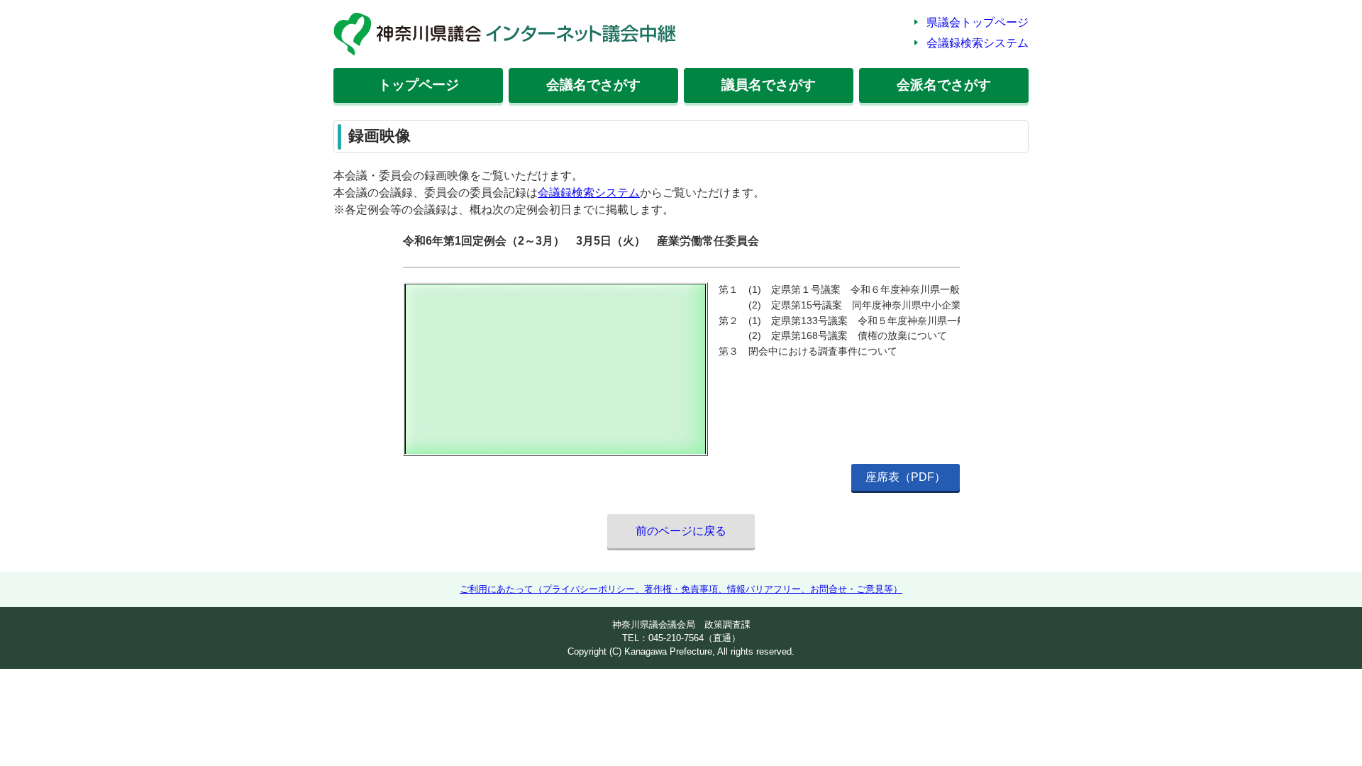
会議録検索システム (977, 43)
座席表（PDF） (905, 477)
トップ (418, 84)
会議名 (593, 84)
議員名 (768, 84)
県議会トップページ (977, 22)
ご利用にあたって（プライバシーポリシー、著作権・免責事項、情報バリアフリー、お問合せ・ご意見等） (681, 589)
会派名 (944, 84)
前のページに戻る (681, 531)
